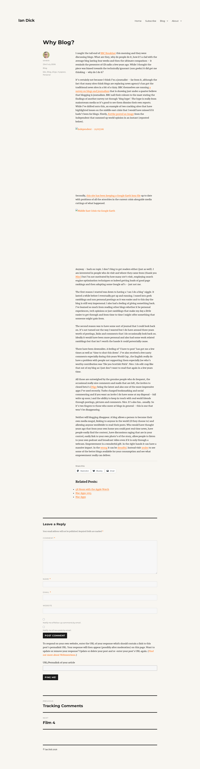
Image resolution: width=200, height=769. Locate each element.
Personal (47, 75)
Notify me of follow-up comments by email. (62, 623)
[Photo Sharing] (116, 158)
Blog (162, 21)
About (175, 21)
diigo (54, 72)
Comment (49, 538)
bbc (44, 72)
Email (47, 592)
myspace (62, 72)
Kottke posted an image (121, 114)
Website (47, 605)
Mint (78, 276)
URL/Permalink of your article (59, 662)
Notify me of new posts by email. (57, 630)
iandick (46, 60)
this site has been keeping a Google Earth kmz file (114, 195)
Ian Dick (26, 20)
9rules (144, 447)
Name (47, 579)
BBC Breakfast (108, 53)
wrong (103, 447)
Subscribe (150, 21)
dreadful (122, 447)
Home (138, 21)
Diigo (94, 387)
